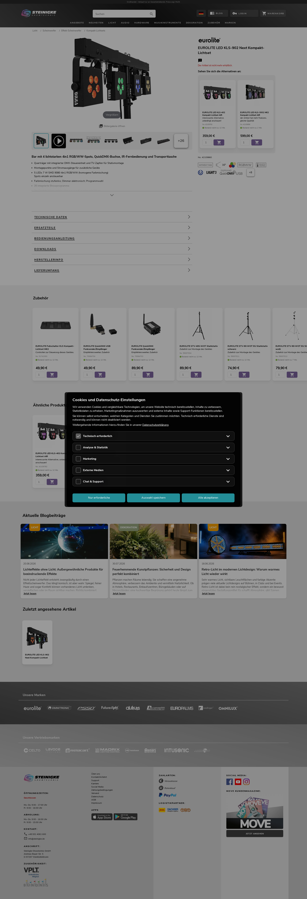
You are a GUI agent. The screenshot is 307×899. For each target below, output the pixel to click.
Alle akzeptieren (208, 498)
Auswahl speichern (153, 498)
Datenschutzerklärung (155, 425)
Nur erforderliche (99, 498)
